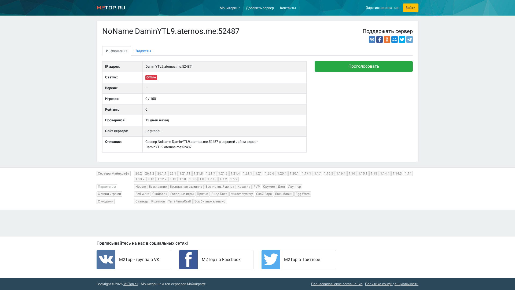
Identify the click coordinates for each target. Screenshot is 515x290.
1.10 (182, 179)
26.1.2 (149, 173)
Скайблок (159, 194)
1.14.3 (397, 173)
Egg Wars (303, 194)
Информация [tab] (116, 51)
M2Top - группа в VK (139, 259)
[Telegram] (409, 39)
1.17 (317, 173)
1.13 (151, 179)
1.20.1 (294, 173)
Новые (140, 187)
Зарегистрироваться (382, 8)
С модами (105, 201)
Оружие (269, 187)
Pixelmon (158, 201)
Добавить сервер (260, 8)
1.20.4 (281, 173)
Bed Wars (142, 194)
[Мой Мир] (394, 39)
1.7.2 (223, 179)
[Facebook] (379, 39)
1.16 (352, 173)
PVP (256, 187)
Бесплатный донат (219, 187)
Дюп (281, 187)
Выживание (158, 187)
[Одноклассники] (387, 39)
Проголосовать (363, 66)
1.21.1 (247, 173)
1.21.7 (210, 173)
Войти (410, 8)
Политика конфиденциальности (391, 284)
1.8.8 (192, 179)
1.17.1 (306, 173)
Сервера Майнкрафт (113, 173)
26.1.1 (162, 173)
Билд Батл (219, 194)
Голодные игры (182, 194)
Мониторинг (230, 8)
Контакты (288, 8)
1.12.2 (162, 179)
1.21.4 (235, 173)
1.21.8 (198, 173)
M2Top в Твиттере (302, 259)
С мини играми (109, 194)
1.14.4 (384, 173)
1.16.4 (340, 173)
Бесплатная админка (186, 187)
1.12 (173, 179)
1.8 (202, 179)
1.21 (258, 173)
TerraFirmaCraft (179, 201)
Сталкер (141, 201)
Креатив (243, 187)
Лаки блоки (283, 194)
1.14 (408, 173)
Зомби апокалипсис (209, 201)
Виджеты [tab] (143, 51)
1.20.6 (269, 173)
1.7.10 (211, 179)
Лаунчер (294, 187)
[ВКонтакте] (372, 39)
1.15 (374, 173)
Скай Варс (264, 194)
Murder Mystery (242, 194)
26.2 (138, 173)
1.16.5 (328, 173)
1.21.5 (222, 173)
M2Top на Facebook (221, 259)
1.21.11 (184, 173)
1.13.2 (140, 179)
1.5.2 (233, 179)
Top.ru (111, 7)
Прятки (202, 194)
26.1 (173, 173)
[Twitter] (402, 39)
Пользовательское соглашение (337, 284)
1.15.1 (362, 173)
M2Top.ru (130, 284)
